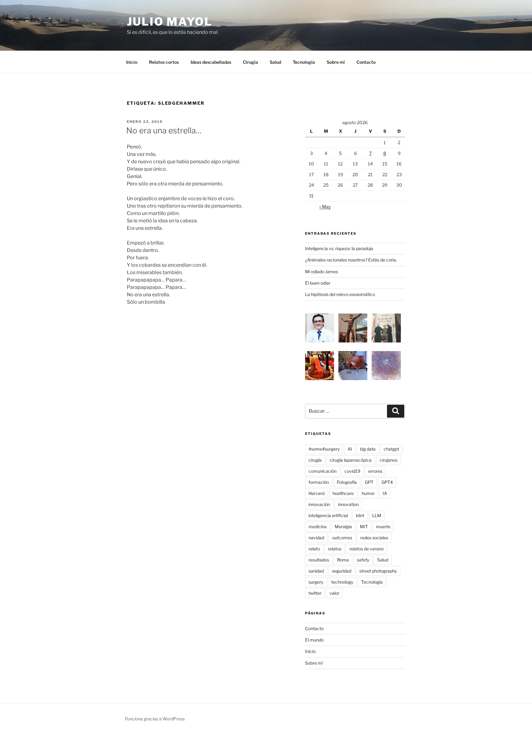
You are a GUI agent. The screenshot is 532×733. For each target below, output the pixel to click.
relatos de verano (366, 548)
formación (318, 482)
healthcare (343, 493)
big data (368, 449)
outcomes (342, 537)
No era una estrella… (164, 130)
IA (385, 493)
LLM (376, 515)
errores (375, 471)
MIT (364, 526)
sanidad (316, 570)
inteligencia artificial (328, 515)
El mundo (314, 639)
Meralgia (343, 526)
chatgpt (391, 449)
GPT (369, 482)
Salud (275, 62)
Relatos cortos (164, 62)
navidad (316, 537)
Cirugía (250, 62)
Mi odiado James (321, 271)
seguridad (341, 570)
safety (363, 559)
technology (342, 582)
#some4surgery (324, 449)
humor (368, 493)
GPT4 (387, 482)
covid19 (352, 471)
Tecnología (304, 62)
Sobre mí (336, 62)
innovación (319, 504)
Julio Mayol (169, 21)
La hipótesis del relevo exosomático (340, 294)
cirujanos (388, 460)
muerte (383, 526)
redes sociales (374, 537)
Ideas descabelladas (211, 62)
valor (334, 593)
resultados (318, 559)
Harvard (316, 493)
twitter (314, 593)
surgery (315, 582)
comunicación (322, 471)
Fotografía (347, 482)
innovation (348, 504)
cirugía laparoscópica (351, 460)
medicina (317, 526)
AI (350, 449)
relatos (334, 548)
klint (360, 515)
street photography (378, 570)
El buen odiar (317, 283)
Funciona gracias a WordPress (155, 718)
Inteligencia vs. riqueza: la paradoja (339, 248)
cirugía (315, 460)
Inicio (131, 62)
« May (325, 206)
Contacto (366, 62)
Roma (343, 559)
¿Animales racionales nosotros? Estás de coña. (351, 259)
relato (314, 548)
